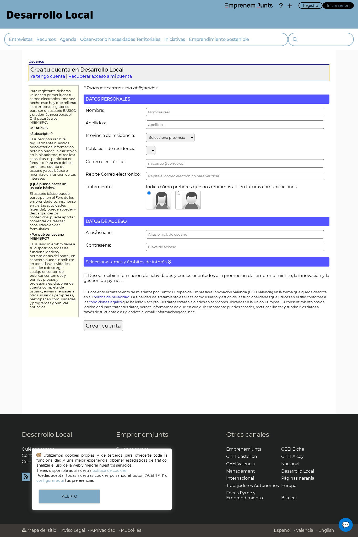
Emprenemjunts (142, 434)
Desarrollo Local (47, 434)
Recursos (46, 39)
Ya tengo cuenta (47, 76)
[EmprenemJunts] (248, 5)
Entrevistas (20, 39)
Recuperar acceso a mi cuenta (100, 76)
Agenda (68, 39)
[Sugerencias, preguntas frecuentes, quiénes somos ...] (280, 5)
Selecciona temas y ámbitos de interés (127, 261)
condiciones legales (105, 302)
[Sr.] (188, 200)
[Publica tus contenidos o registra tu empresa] (289, 5)
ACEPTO (69, 496)
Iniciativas (174, 39)
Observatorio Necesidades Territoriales (120, 39)
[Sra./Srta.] (158, 200)
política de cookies (110, 470)
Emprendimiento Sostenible (219, 39)
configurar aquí (50, 480)
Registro (310, 5)
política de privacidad (111, 297)
